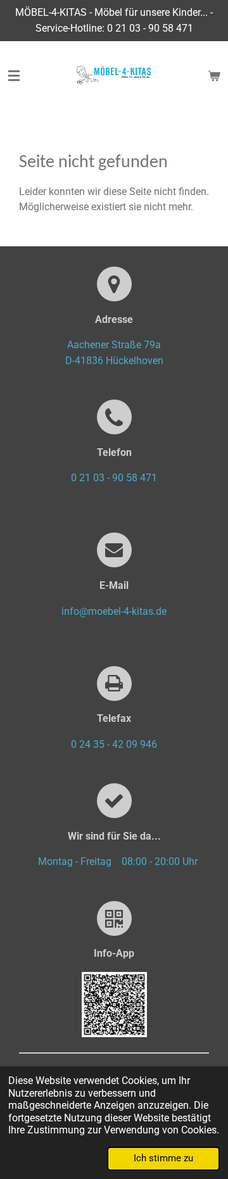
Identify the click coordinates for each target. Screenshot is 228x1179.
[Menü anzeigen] (14, 76)
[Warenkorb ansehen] (214, 76)
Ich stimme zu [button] (163, 1158)
